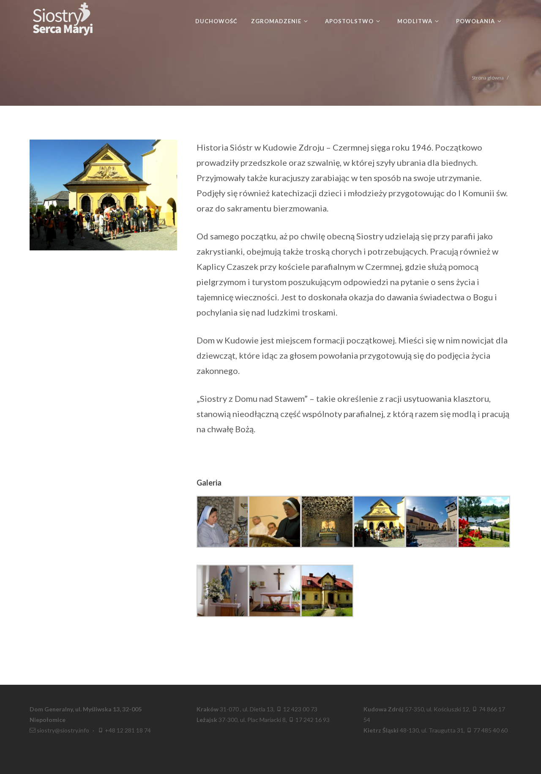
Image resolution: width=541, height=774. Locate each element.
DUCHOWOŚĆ (216, 21)
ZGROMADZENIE (277, 21)
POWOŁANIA (476, 21)
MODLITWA (415, 21)
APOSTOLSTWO (350, 21)
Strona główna (488, 77)
